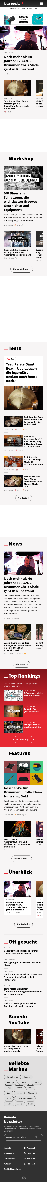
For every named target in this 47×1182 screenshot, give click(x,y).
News (11, 53)
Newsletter (16, 1137)
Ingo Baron (39, 648)
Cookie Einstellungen (13, 1169)
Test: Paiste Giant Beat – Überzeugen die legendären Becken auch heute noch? (16, 105)
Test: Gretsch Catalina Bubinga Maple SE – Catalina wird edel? (33, 461)
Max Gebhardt (8, 225)
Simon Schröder (41, 260)
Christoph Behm (9, 653)
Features (12, 948)
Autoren (7, 1164)
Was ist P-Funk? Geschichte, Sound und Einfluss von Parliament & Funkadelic (17, 843)
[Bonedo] (14, 3)
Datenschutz (9, 1158)
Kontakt (7, 1148)
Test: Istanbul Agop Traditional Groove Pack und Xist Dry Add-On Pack (33, 421)
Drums (6, 53)
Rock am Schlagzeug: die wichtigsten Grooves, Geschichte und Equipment (17, 252)
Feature (32, 691)
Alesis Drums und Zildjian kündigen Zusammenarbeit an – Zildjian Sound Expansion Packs (17, 647)
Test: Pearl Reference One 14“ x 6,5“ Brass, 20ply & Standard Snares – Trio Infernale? (33, 441)
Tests (11, 98)
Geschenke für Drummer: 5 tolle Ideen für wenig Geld (23, 792)
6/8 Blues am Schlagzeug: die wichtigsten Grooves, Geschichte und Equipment (21, 201)
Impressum (9, 1153)
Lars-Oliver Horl (41, 845)
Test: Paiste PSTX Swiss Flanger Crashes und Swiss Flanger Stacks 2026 (33, 481)
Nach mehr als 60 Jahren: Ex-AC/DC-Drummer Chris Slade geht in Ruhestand (21, 63)
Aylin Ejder (7, 74)
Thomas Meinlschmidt (11, 850)
